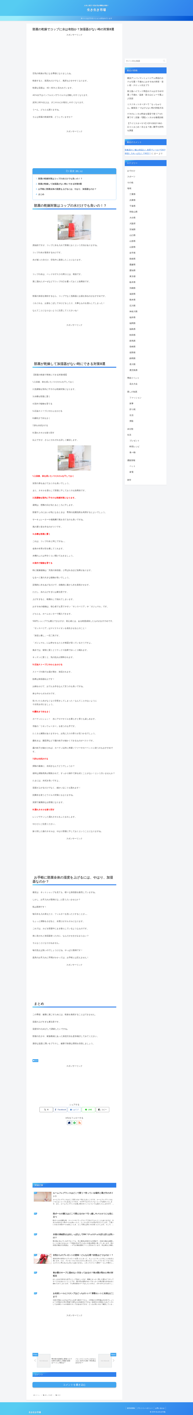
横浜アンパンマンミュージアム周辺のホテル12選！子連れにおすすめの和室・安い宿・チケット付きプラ (145, 82)
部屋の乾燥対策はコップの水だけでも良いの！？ (60, 178)
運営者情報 (131, 1408)
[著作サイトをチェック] (69, 1122)
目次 (72, 171)
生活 (36, 1060)
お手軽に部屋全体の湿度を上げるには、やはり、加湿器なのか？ (67, 189)
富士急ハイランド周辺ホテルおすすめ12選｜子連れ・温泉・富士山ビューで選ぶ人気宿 (145, 95)
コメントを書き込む (74, 1384)
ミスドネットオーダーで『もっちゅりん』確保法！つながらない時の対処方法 (145, 106)
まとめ (41, 194)
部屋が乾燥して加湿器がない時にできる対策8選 (60, 184)
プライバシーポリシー (145, 1408)
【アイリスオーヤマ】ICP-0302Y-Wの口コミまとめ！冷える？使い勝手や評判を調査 (145, 127)
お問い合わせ (160, 1408)
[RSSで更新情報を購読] (79, 1122)
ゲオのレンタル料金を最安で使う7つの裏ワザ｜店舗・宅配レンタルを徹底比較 (145, 116)
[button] (102, 1109)
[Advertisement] (74, 52)
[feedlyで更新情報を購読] (74, 1122)
